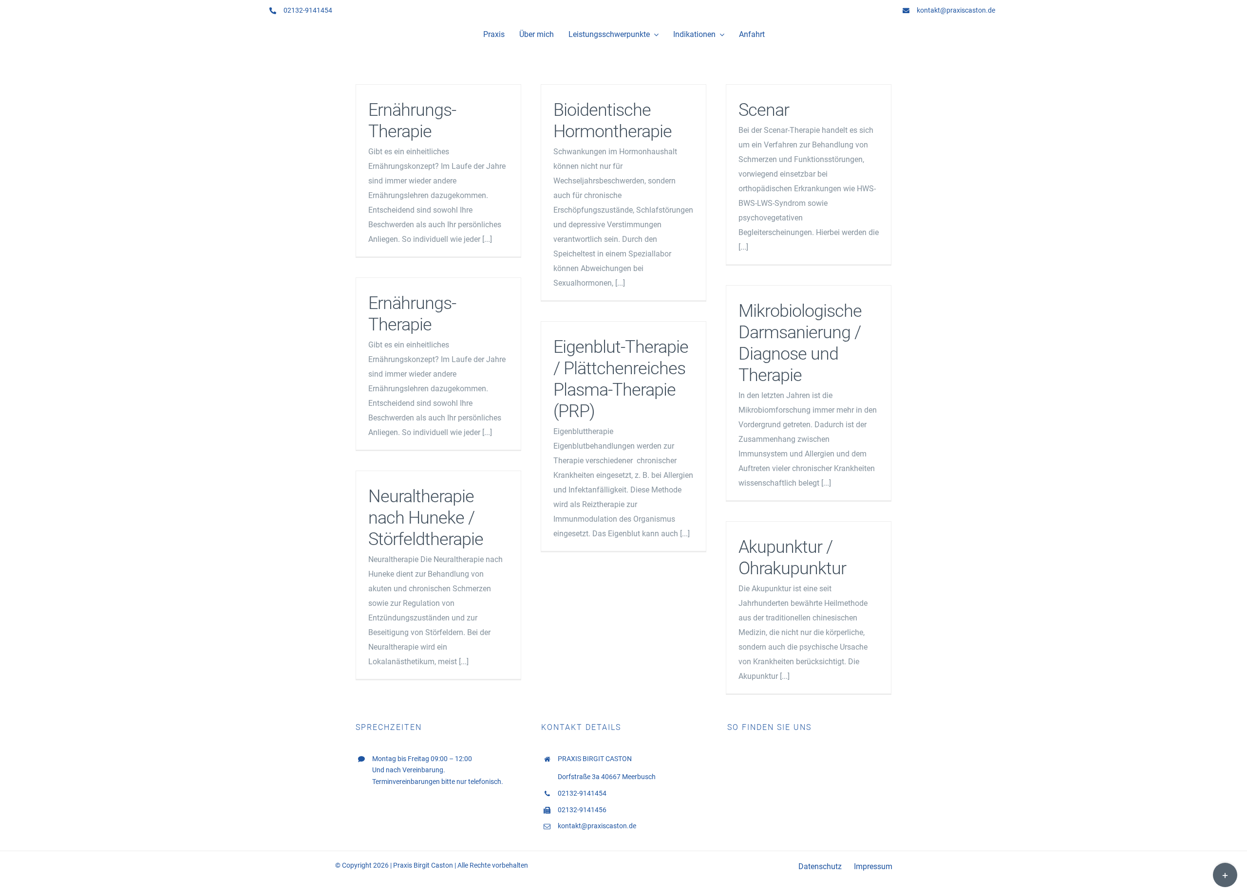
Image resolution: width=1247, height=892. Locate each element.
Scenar (763, 110)
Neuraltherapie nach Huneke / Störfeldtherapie (425, 517)
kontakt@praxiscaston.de (956, 10)
